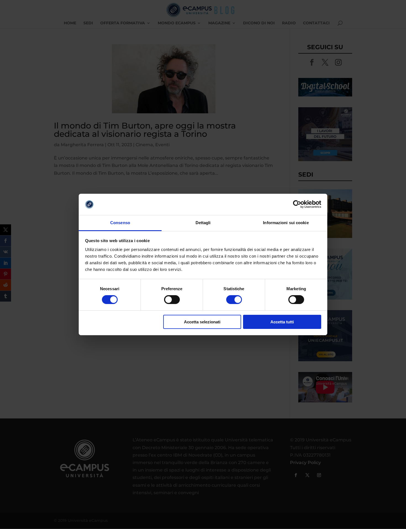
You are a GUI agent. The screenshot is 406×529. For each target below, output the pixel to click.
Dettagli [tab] (203, 222)
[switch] (172, 299)
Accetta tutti (282, 322)
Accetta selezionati (202, 322)
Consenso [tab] (120, 222)
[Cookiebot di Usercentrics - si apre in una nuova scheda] (297, 204)
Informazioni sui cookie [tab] (286, 222)
